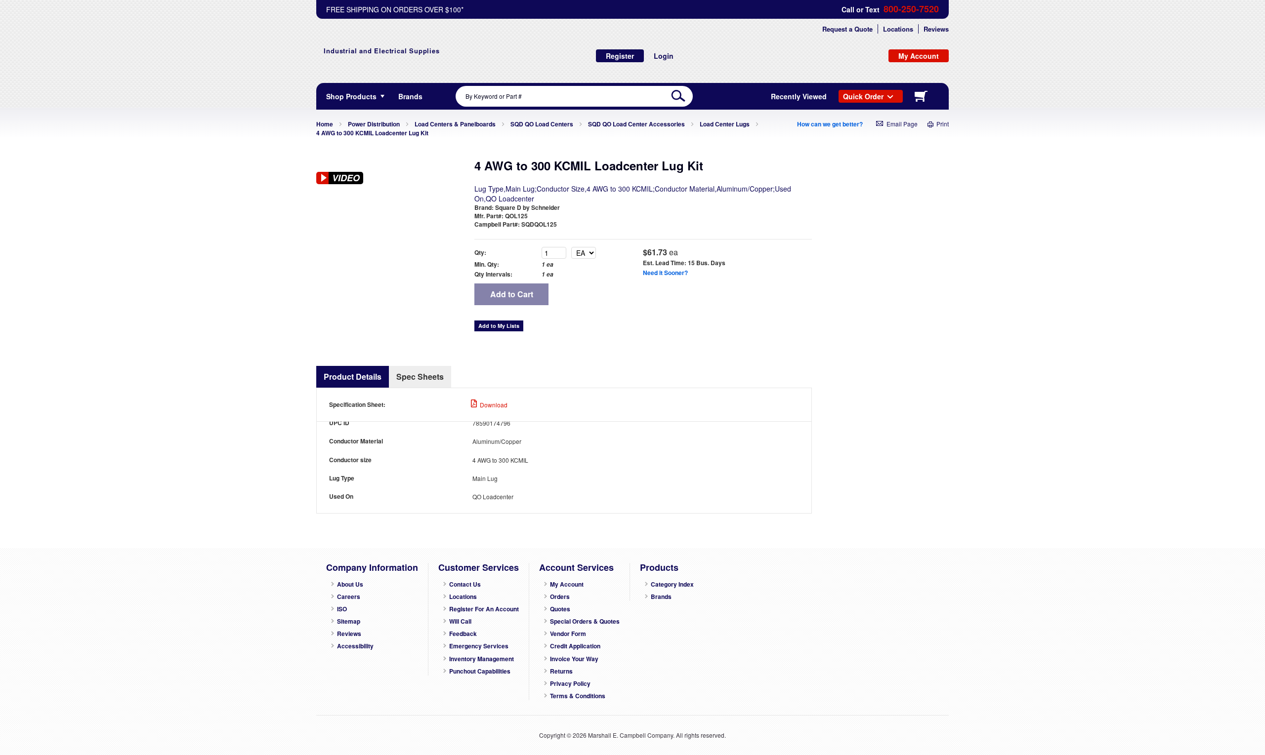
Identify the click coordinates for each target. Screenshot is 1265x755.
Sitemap (348, 621)
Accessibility (355, 646)
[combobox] (574, 96)
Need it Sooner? (665, 272)
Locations (898, 29)
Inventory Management (481, 659)
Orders (560, 597)
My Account (567, 584)
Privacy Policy (570, 683)
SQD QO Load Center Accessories (636, 123)
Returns (561, 671)
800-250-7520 (911, 9)
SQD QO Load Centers (541, 123)
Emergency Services (478, 646)
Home (324, 123)
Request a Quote (847, 29)
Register (620, 56)
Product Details (352, 376)
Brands (661, 597)
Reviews (936, 29)
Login (664, 56)
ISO (342, 609)
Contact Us (465, 584)
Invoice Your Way (574, 659)
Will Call (460, 621)
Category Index (672, 584)
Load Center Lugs (725, 123)
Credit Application (575, 646)
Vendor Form (568, 634)
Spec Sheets (420, 376)
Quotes (560, 609)
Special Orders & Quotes (585, 621)
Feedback (463, 634)
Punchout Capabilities (479, 671)
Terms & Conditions (577, 696)
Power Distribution (374, 123)
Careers (348, 597)
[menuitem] (410, 96)
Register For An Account (484, 609)
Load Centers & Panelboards (455, 123)
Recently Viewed (799, 96)
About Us (350, 584)
